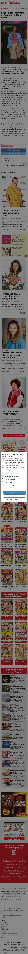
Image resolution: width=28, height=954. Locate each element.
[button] (14, 473)
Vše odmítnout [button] (14, 496)
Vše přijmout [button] (14, 492)
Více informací (17, 470)
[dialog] (14, 477)
